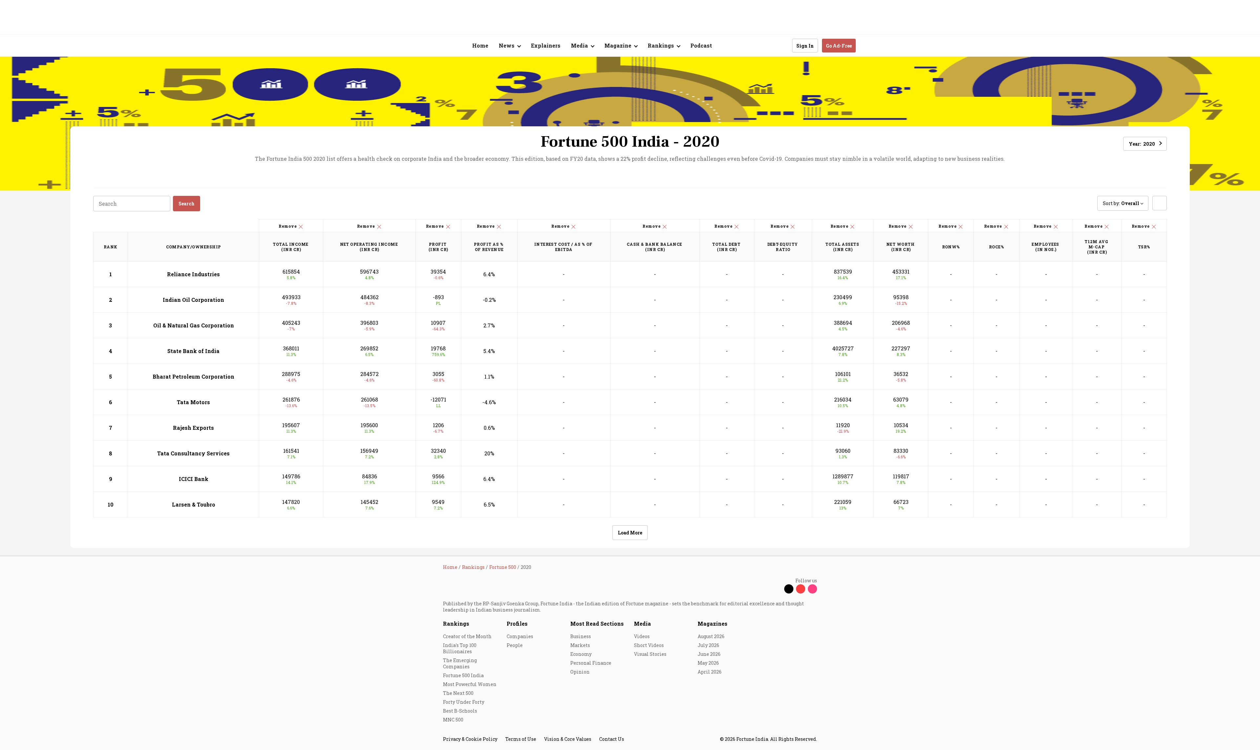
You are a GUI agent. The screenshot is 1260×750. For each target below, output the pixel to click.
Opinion (580, 672)
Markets (580, 645)
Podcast (701, 45)
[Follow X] (788, 589)
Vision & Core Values (567, 739)
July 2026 (708, 645)
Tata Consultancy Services (193, 453)
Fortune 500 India (463, 675)
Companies (520, 636)
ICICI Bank (193, 478)
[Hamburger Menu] (408, 46)
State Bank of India (193, 350)
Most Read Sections (597, 623)
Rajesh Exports (193, 427)
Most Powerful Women (469, 684)
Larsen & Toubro (193, 504)
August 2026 (711, 636)
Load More (630, 533)
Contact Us (611, 739)
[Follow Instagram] (812, 589)
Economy (581, 654)
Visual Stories (650, 654)
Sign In (805, 46)
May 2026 (708, 663)
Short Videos (649, 645)
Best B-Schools (460, 711)
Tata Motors (193, 402)
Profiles (517, 623)
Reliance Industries (193, 274)
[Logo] (439, 45)
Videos (642, 636)
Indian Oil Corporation (193, 299)
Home (480, 45)
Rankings (456, 623)
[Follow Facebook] (777, 589)
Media (642, 623)
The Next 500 (458, 693)
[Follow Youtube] (800, 589)
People (515, 645)
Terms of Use (520, 739)
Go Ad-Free (839, 46)
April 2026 (710, 672)
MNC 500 (453, 720)
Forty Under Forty (463, 702)
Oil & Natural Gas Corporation (193, 325)
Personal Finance (590, 663)
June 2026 (709, 654)
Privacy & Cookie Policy (470, 739)
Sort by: (1121, 203)
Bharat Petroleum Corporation (193, 376)
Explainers (545, 45)
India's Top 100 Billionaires (459, 648)
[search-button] (783, 45)
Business (580, 636)
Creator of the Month (467, 636)
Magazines (712, 623)
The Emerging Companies (460, 663)
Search (186, 203)
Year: (1142, 144)
